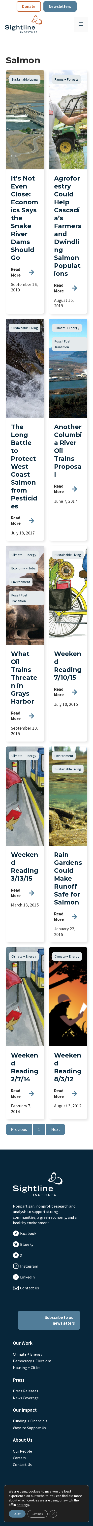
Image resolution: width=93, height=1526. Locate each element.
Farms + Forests (67, 79)
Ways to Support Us (29, 1427)
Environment (20, 582)
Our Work (22, 1343)
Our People (22, 1451)
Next (55, 1129)
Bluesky (26, 1244)
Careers (19, 1457)
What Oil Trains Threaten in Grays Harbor (24, 677)
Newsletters (60, 6)
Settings (37, 1514)
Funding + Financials (30, 1420)
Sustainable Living (24, 79)
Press (19, 1380)
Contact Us (29, 1287)
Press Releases (25, 1390)
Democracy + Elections (32, 1360)
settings (23, 1504)
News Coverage (26, 1397)
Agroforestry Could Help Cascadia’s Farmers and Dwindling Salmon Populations (67, 226)
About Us (22, 1440)
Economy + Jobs (23, 568)
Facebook (28, 1233)
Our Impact (25, 1410)
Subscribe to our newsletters (60, 1320)
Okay (17, 1514)
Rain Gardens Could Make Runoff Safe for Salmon (68, 878)
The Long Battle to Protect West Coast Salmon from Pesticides (24, 466)
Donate (28, 6)
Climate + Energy (67, 328)
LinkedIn (27, 1277)
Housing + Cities (26, 1367)
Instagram (29, 1266)
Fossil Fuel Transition (62, 344)
